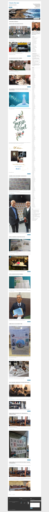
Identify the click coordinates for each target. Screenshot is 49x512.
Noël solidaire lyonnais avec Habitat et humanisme (15, 58)
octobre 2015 (33, 180)
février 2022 (33, 114)
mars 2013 (33, 203)
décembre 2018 (33, 147)
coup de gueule (33, 42)
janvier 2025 (33, 84)
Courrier (9, 73)
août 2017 (33, 161)
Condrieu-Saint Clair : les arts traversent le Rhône (15, 323)
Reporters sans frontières (34, 219)
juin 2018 (33, 152)
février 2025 (33, 83)
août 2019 (33, 140)
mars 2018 (33, 155)
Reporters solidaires (34, 220)
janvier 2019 (33, 146)
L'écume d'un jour (14, 3)
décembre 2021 (33, 116)
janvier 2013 (33, 205)
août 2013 (33, 199)
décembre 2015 (33, 178)
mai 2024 (33, 91)
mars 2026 (33, 72)
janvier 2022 (33, 115)
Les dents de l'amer (34, 47)
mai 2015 (33, 184)
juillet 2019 (33, 141)
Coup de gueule (33, 41)
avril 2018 (33, 154)
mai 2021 (33, 122)
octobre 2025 (33, 76)
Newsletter (33, 48)
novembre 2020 (33, 127)
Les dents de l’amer (17, 18)
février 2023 (33, 104)
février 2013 (33, 204)
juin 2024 (33, 90)
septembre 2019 (33, 139)
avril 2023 (33, 102)
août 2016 (33, 171)
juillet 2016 (33, 172)
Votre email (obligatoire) (32, 499)
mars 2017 (33, 165)
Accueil (10, 18)
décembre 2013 (33, 198)
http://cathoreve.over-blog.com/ (35, 218)
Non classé (33, 49)
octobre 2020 (33, 128)
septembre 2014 (33, 190)
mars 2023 (33, 103)
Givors (9, 271)
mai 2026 (33, 70)
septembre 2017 (33, 160)
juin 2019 (33, 142)
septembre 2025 (33, 77)
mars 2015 (33, 186)
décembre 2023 (33, 95)
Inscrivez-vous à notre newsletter (13, 4)
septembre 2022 (33, 108)
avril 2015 (33, 185)
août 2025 (33, 78)
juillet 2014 (33, 192)
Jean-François (15, 59)
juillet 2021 (33, 120)
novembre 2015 (33, 179)
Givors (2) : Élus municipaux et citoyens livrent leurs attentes (17, 236)
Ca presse (18, 177)
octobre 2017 (33, 159)
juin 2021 (33, 121)
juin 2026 (33, 69)
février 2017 (33, 166)
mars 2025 (33, 82)
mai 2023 (33, 101)
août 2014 (33, 191)
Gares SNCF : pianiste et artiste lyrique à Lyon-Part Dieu (16, 23)
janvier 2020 (33, 136)
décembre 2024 (33, 85)
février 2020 (33, 135)
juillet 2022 (33, 110)
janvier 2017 (33, 167)
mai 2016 (33, 174)
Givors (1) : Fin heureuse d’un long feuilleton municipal (16, 274)
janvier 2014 (33, 197)
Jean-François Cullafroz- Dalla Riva (13, 108)
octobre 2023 (33, 97)
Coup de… (13, 18)
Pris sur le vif (22, 18)
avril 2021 (33, 123)
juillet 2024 (33, 89)
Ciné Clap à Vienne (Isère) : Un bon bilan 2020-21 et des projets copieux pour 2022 (19, 382)
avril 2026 (33, 71)
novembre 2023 (33, 96)
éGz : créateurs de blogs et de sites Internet (36, 213)
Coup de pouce (33, 43)
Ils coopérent (33, 46)
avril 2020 (33, 133)
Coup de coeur (18, 59)
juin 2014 (33, 193)
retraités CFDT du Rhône (21, 479)
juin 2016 (33, 173)
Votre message (31, 501)
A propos (26, 18)
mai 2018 (33, 153)
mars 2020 (33, 134)
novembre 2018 (33, 148)
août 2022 (33, 109)
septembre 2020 (33, 129)
